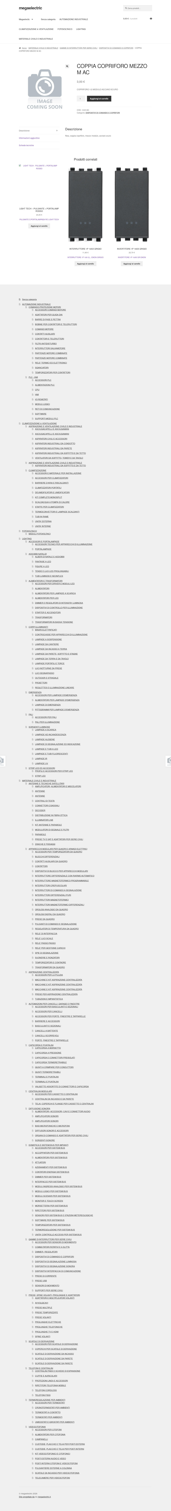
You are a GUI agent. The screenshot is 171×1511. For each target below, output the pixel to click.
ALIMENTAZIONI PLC (45, 384)
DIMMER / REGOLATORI (46, 1251)
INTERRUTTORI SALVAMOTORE (50, 348)
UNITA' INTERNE (43, 526)
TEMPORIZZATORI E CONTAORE (50, 962)
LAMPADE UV (41, 763)
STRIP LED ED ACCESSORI (42, 768)
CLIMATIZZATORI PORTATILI (48, 487)
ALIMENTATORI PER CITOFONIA (50, 1434)
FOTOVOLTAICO (65, 29)
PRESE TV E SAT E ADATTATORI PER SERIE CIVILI (59, 839)
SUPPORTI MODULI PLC (46, 418)
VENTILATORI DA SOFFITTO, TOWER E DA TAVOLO (59, 457)
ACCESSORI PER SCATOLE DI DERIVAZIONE (56, 1344)
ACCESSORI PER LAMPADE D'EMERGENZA (56, 695)
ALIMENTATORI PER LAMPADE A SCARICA (55, 593)
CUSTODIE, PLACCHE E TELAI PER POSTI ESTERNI (60, 1444)
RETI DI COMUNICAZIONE (47, 409)
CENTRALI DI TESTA (45, 800)
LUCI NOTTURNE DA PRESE (48, 668)
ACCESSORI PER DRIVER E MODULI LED (55, 583)
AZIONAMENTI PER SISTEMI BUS (51, 1167)
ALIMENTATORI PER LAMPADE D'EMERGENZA (57, 700)
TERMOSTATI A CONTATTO (47, 1412)
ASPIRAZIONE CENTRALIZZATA (44, 972)
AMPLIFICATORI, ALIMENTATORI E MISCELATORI (58, 786)
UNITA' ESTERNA (43, 521)
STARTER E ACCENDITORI (48, 612)
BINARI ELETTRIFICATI (46, 629)
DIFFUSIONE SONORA (39, 1108)
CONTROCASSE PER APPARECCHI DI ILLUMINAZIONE (61, 634)
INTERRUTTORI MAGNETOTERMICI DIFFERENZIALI (59, 904)
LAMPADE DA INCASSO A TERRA (51, 649)
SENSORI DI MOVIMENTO (47, 1285)
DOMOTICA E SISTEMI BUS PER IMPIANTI (48, 1145)
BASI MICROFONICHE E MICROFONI (52, 1125)
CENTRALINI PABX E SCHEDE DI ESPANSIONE (57, 1371)
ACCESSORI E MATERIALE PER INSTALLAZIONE (58, 473)
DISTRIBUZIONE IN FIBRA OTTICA (51, 815)
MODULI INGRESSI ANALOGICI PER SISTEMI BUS (58, 1186)
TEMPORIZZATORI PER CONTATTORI (52, 372)
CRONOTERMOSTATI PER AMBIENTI (52, 1407)
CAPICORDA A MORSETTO (48, 1047)
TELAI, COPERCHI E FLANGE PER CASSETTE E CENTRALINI (64, 1103)
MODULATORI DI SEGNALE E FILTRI (52, 829)
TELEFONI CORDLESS (46, 1390)
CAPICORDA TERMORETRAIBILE (51, 1062)
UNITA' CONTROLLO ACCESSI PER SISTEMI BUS (58, 1234)
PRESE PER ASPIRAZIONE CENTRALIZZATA (56, 994)
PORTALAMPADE (43, 549)
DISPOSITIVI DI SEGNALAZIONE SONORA (55, 1266)
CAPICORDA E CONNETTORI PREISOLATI (55, 1057)
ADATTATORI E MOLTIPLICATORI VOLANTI (54, 1298)
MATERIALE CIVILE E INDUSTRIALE (36, 38)
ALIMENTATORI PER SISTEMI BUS (51, 1157)
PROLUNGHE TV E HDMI (46, 1331)
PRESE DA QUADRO (45, 919)
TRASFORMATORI (43, 617)
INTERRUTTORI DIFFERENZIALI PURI (53, 895)
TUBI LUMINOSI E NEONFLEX (49, 576)
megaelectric (30, 8)
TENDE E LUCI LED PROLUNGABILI (52, 571)
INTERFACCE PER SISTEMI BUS (50, 1181)
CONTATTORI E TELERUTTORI (49, 338)
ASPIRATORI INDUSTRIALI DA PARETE (53, 448)
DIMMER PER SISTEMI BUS (48, 1176)
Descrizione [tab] (24, 130)
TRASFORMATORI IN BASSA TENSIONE (54, 622)
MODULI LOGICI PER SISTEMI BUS (51, 1191)
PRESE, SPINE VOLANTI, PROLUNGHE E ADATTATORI (54, 1295)
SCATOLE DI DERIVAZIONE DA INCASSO (54, 1353)
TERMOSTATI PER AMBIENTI (48, 1417)
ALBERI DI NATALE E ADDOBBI (49, 556)
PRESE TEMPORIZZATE (46, 1312)
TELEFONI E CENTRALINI (41, 1368)
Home (24, 48)
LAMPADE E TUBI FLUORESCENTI (51, 753)
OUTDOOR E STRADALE (46, 677)
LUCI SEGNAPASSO (44, 673)
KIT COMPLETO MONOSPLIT (48, 497)
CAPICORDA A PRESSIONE (48, 1052)
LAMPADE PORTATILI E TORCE (49, 663)
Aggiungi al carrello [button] (39, 226)
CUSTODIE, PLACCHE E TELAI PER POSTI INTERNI (59, 1448)
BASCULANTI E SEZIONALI (48, 1025)
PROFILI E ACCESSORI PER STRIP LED (54, 771)
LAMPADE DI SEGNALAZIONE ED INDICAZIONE (57, 744)
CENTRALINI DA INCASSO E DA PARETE (54, 1099)
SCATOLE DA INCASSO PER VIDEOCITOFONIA (57, 1473)
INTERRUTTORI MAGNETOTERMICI (52, 899)
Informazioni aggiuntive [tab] (29, 138)
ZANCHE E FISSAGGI (45, 844)
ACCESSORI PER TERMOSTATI (50, 1402)
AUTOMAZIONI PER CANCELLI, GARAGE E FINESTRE (54, 1003)
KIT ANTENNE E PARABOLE (48, 824)
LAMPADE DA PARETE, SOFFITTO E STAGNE (56, 653)
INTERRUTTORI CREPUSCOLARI (51, 885)
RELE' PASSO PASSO (45, 943)
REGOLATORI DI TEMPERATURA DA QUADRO (57, 928)
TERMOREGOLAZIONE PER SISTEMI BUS (55, 1229)
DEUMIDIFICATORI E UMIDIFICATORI (52, 492)
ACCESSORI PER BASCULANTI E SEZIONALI (56, 1006)
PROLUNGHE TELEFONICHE (49, 1326)
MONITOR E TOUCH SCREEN (49, 1200)
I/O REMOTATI (41, 399)
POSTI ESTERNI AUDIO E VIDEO (50, 1458)
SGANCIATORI (42, 367)
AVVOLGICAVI (41, 1302)
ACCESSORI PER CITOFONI (48, 1429)
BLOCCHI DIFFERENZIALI (47, 856)
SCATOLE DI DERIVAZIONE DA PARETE (54, 1358)
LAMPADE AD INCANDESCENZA (50, 734)
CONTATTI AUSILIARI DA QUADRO (51, 861)
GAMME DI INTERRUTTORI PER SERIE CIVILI (78, 48)
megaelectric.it (44, 1496)
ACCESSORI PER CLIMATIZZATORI (51, 478)
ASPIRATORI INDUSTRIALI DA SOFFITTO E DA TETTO (60, 453)
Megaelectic (24, 19)
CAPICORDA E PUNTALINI (41, 1045)
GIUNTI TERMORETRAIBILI (48, 1072)
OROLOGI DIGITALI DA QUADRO (50, 914)
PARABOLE (40, 834)
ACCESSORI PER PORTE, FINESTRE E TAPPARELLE (60, 1016)
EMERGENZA (35, 692)
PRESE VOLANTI (43, 1317)
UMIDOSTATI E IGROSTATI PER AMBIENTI (54, 1422)
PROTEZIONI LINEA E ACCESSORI (51, 1380)
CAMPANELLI (41, 1439)
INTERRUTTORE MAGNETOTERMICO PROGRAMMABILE (62, 880)
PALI (31, 714)
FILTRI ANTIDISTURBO (46, 343)
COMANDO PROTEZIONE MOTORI (45, 307)
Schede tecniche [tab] (26, 145)
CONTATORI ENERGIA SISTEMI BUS (52, 1171)
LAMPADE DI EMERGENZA (48, 704)
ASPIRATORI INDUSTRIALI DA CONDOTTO (55, 443)
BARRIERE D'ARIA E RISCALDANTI (51, 482)
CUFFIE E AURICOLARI (46, 1375)
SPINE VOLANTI (42, 1336)
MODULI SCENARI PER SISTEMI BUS (52, 1196)
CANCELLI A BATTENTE (46, 1030)
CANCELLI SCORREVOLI (47, 1035)
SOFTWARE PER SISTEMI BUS (49, 1220)
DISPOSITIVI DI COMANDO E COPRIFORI (116, 48)
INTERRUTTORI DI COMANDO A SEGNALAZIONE (58, 890)
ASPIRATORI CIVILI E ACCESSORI (51, 438)
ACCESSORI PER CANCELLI (48, 1011)
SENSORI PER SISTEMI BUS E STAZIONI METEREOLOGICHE (64, 1215)
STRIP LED (40, 775)
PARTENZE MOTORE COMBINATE (51, 353)
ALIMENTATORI (42, 588)
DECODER (40, 810)
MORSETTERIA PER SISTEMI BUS (51, 1205)
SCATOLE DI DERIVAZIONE (41, 1341)
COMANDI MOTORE (44, 329)
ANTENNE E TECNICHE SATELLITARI (46, 783)
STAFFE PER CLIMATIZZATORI (49, 506)
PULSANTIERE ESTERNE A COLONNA (53, 1468)
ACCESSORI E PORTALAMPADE (44, 541)
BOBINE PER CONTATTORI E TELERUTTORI (56, 324)
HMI (37, 394)
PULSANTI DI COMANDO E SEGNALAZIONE (56, 924)
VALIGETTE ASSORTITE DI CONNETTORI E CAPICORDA (62, 1086)
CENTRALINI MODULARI (40, 1091)
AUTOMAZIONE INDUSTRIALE (73, 19)
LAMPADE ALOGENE (45, 739)
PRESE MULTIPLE (43, 1307)
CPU (37, 389)
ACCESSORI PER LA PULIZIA (49, 974)
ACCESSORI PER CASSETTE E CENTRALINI (56, 1094)
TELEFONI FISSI (42, 1395)
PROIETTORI (41, 682)
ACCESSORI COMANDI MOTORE (50, 309)
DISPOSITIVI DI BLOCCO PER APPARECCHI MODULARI (61, 871)
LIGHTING (81, 29)
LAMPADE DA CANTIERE (47, 644)
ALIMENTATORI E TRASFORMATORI (45, 580)
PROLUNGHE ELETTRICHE (48, 1322)
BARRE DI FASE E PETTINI (48, 319)
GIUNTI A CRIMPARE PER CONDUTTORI (54, 1067)
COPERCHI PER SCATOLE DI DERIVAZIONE (56, 1348)
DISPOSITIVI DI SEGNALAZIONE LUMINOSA (55, 1261)
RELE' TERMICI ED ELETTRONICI (51, 362)
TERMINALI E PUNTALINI (47, 1076)
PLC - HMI (33, 377)
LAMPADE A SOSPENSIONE (48, 639)
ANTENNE (40, 791)
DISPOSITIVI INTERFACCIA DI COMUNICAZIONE (58, 1271)
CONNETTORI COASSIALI (47, 805)
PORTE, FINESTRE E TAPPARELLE (51, 1040)
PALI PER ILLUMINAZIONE (47, 722)
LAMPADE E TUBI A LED (46, 749)
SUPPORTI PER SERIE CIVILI (49, 1290)
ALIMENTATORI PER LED (47, 598)
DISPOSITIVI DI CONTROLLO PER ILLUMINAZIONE (59, 607)
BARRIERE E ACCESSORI (47, 1021)
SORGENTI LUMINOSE (39, 726)
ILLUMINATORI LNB (44, 820)
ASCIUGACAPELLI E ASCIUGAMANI (52, 429)
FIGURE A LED (42, 566)
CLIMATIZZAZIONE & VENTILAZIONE (36, 29)
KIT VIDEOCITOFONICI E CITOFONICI (52, 1453)
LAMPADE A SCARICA (45, 729)
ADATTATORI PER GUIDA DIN (48, 314)
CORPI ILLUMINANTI (38, 626)
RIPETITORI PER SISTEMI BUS (49, 1210)
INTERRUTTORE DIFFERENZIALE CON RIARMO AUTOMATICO (64, 875)
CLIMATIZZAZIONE (37, 470)
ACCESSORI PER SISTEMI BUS (50, 1147)
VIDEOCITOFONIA (37, 1426)
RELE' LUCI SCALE (44, 938)
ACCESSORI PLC (43, 380)
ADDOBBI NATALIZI (38, 553)
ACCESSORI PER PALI (45, 717)
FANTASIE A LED (43, 561)
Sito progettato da (27, 1496)
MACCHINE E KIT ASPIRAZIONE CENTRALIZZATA (58, 979)
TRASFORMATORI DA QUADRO (50, 967)
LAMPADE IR (41, 758)
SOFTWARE (40, 413)
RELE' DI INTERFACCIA (46, 933)
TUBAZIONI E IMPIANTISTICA (49, 998)
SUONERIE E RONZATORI (47, 957)
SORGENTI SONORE (45, 1140)
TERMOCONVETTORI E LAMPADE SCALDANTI (57, 511)
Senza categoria (48, 19)
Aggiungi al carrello (99, 98)
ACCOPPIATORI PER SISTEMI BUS (51, 1152)
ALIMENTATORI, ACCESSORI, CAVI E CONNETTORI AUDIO (62, 1111)
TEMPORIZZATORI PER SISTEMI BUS (52, 1224)
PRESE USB (41, 1280)
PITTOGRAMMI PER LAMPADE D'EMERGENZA (57, 709)
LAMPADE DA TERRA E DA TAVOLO (52, 658)
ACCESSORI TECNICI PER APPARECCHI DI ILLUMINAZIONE (63, 544)
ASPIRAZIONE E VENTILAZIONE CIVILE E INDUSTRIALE (55, 426)
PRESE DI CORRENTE (46, 1275)
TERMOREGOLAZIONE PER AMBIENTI (47, 1399)
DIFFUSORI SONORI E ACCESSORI (52, 1130)
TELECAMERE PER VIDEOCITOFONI (52, 1477)
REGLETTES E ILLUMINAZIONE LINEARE (54, 687)
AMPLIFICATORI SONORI (46, 1116)
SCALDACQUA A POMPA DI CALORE (52, 502)
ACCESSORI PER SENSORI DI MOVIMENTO (55, 1242)
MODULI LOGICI (42, 404)
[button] (67, 66)
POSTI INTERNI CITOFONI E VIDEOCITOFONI (56, 1463)
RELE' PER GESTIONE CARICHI (50, 948)
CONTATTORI (41, 866)
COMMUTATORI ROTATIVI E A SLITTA (52, 1247)
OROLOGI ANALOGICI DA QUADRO (51, 909)
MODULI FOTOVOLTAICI (40, 533)
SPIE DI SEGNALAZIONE (46, 952)
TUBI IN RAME (42, 516)
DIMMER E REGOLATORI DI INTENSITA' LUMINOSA (59, 602)
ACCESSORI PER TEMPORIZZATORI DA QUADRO (58, 851)
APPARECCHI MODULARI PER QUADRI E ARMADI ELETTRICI (58, 848)
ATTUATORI (40, 1162)
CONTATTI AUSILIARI (45, 333)
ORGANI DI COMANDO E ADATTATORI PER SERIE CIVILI (61, 1135)
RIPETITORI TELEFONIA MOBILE (50, 1385)
